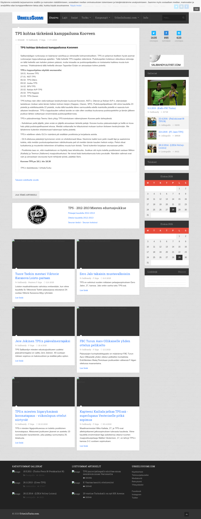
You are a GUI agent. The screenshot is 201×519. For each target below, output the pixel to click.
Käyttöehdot (137, 472)
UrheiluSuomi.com (125, 17)
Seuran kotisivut (90, 222)
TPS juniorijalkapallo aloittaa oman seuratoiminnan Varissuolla (102, 472)
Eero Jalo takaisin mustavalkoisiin (105, 274)
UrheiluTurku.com (29, 513)
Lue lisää (19, 297)
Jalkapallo (166, 125)
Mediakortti (137, 478)
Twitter (135, 497)
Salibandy (154, 112)
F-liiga (42, 40)
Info (145, 17)
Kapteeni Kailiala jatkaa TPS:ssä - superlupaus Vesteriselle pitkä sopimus (104, 416)
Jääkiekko (31, 486)
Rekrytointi (137, 481)
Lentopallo (166, 151)
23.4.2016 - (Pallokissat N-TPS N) (172, 120)
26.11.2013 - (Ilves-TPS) (34, 482)
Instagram (136, 494)
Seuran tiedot (74, 222)
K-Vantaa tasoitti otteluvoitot (98, 482)
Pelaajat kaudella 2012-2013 (81, 213)
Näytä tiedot (75, 5)
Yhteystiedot (137, 485)
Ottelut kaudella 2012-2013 (80, 218)
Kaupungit (101, 17)
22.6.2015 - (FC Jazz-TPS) (171, 131)
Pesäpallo (30, 475)
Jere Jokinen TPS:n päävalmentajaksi (42, 341)
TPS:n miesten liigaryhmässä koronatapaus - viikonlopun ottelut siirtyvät (40, 416)
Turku (85, 17)
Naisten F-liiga (35, 282)
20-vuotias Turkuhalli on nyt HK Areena (103, 493)
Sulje (196, 9)
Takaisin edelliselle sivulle (27, 180)
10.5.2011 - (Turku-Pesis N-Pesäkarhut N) (43, 471)
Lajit (64, 17)
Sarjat (74, 17)
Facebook (136, 491)
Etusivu (53, 17)
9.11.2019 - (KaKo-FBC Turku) (162, 108)
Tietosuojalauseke (140, 475)
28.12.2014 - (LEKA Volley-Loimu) (171, 146)
